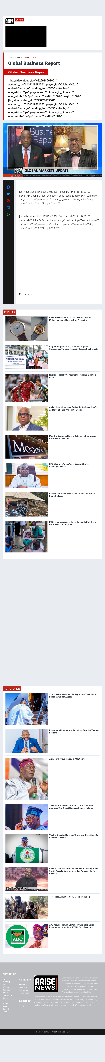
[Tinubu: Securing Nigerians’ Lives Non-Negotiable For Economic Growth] (26, 834)
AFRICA (6, 987)
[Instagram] (22, 299)
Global (5, 984)
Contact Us (23, 990)
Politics (5, 993)
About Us (23, 985)
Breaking (6, 982)
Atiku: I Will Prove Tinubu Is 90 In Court (66, 759)
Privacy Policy (24, 993)
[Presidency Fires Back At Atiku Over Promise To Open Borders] (26, 729)
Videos (5, 1006)
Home (5, 979)
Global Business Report (27, 72)
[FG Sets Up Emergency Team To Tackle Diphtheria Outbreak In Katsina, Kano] (26, 521)
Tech (4, 1001)
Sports (5, 998)
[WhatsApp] (23, 299)
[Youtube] (24, 299)
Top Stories (12, 688)
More (5, 1012)
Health (5, 1004)
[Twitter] (20, 299)
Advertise (23, 987)
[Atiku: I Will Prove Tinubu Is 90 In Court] (26, 758)
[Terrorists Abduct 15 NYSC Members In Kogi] (26, 896)
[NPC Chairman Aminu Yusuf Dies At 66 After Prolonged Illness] (26, 463)
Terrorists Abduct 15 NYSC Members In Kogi (70, 897)
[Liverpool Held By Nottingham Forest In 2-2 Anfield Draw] (26, 374)
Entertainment (8, 995)
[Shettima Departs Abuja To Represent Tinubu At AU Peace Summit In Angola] (26, 694)
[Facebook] (19, 299)
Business (6, 990)
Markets (22, 1006)
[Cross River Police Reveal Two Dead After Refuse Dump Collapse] (26, 493)
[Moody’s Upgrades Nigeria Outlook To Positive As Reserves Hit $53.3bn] (26, 435)
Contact (6, 1009)
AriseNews (32, 57)
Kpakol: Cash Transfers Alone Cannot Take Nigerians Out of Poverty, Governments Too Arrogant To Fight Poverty (73, 871)
